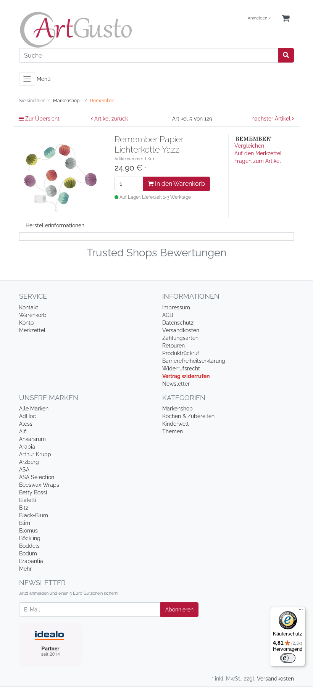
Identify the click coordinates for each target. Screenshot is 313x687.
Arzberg (29, 462)
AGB (167, 315)
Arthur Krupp (35, 454)
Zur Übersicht (42, 119)
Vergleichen (249, 146)
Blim (24, 523)
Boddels (29, 546)
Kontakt (28, 307)
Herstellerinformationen (55, 225)
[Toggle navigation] (27, 79)
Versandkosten (180, 330)
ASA (24, 470)
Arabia (27, 447)
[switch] (287, 658)
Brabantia (31, 561)
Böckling (29, 538)
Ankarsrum (32, 439)
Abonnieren (179, 610)
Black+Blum (33, 515)
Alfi (23, 431)
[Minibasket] (285, 18)
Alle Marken (33, 408)
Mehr (25, 569)
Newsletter (176, 384)
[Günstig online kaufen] (85, 29)
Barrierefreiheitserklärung (193, 361)
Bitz (23, 508)
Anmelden (258, 18)
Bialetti (27, 500)
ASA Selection (36, 477)
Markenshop (177, 408)
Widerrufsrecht (181, 368)
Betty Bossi (33, 492)
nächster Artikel (272, 119)
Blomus (28, 531)
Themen (172, 431)
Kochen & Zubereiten (188, 416)
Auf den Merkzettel (258, 153)
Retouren (173, 346)
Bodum (28, 553)
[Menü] (300, 611)
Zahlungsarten (180, 338)
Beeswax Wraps (39, 485)
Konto (26, 323)
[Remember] (253, 138)
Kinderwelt (175, 424)
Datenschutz (178, 323)
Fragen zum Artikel (257, 161)
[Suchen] (286, 55)
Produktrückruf (180, 353)
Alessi (26, 424)
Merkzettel (32, 330)
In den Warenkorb (179, 183)
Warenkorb (33, 315)
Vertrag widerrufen (186, 376)
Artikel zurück (110, 119)
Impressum (176, 307)
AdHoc (27, 416)
